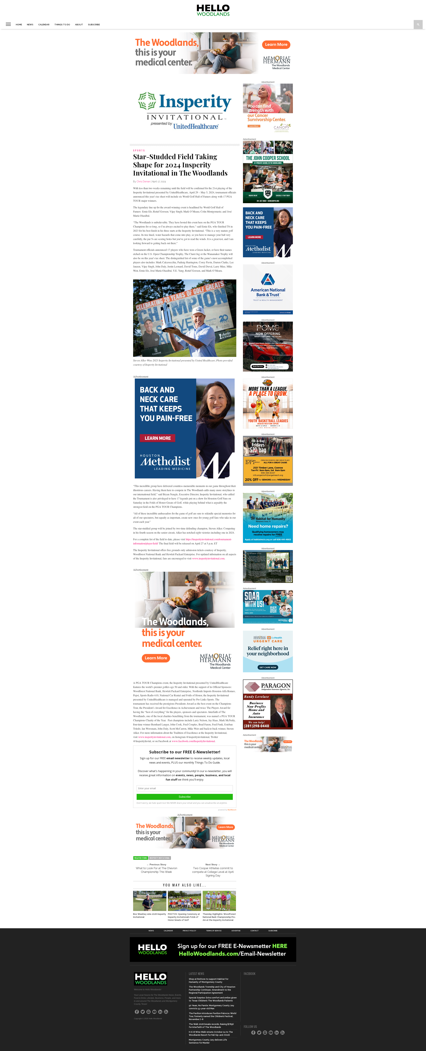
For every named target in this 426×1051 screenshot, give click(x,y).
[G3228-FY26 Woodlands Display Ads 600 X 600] (185, 670)
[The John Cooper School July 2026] (268, 202)
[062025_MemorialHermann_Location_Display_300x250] (268, 671)
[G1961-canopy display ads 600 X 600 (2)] (268, 133)
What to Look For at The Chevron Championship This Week (156, 870)
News (30, 24)
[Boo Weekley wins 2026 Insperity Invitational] (149, 910)
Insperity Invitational (160, 857)
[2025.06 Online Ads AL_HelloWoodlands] (268, 485)
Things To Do (62, 24)
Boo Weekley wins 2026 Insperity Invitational (149, 915)
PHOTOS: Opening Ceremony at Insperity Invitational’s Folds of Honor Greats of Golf (184, 917)
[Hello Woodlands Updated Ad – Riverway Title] (268, 582)
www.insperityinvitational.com (208, 558)
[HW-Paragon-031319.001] (268, 729)
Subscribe (94, 24)
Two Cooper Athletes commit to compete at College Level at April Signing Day (213, 872)
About (79, 24)
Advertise (235, 931)
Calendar (43, 24)
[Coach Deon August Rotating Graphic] (268, 428)
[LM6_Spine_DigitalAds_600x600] (185, 477)
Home (19, 24)
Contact (254, 931)
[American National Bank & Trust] (268, 314)
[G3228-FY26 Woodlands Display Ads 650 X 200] (184, 847)
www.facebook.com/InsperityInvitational (193, 741)
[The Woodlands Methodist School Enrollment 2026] (268, 623)
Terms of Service (213, 931)
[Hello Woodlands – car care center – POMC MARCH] (268, 371)
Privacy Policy (189, 931)
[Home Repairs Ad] (268, 542)
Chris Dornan (143, 181)
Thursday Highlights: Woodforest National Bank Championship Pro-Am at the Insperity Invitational (219, 917)
